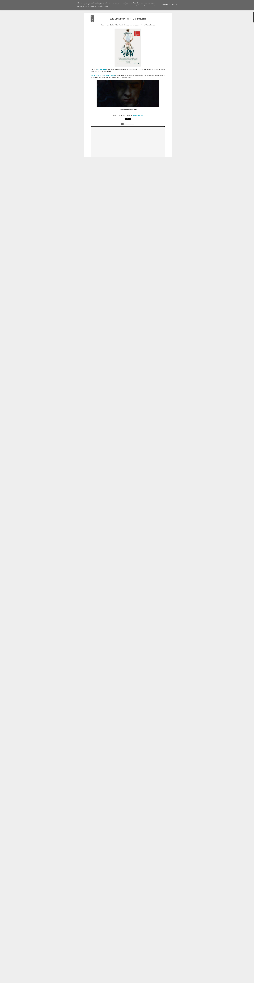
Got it (174, 5)
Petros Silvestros (96, 75)
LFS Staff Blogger (137, 115)
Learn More (165, 5)
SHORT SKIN (101, 69)
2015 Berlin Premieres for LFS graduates (128, 18)
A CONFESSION (109, 75)
